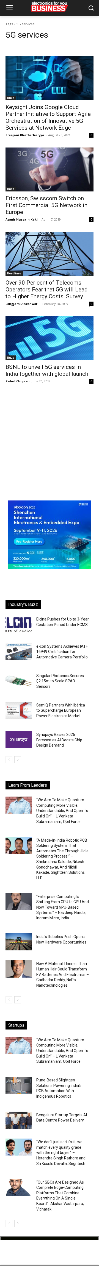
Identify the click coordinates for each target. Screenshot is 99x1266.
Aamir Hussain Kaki (22, 219)
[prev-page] (9, 759)
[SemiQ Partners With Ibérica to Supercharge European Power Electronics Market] (19, 710)
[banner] (49, 567)
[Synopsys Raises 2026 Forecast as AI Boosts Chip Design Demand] (19, 739)
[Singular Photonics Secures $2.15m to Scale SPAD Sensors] (19, 680)
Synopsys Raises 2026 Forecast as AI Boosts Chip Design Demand (59, 739)
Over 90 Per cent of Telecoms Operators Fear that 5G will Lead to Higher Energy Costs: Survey (47, 289)
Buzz (10, 98)
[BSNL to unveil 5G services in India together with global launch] (50, 338)
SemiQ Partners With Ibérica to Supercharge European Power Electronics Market (60, 710)
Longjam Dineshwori (22, 304)
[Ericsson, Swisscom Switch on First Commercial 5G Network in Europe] (50, 169)
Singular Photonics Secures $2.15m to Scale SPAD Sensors (60, 681)
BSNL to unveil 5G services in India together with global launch (47, 370)
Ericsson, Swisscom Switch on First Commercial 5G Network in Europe (46, 205)
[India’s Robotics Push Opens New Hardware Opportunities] (19, 941)
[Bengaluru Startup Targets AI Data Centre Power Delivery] (19, 1120)
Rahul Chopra (17, 381)
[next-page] (17, 759)
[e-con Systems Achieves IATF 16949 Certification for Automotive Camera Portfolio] (19, 651)
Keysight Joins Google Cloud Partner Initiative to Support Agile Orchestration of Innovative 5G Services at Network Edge (48, 117)
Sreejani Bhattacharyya (25, 135)
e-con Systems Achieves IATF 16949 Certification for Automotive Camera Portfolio (62, 651)
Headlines (14, 273)
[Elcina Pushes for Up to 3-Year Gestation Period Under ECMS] (19, 624)
